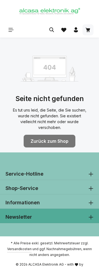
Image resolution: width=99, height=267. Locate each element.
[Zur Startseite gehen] (49, 11)
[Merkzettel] (63, 29)
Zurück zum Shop (49, 141)
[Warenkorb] (88, 29)
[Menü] (11, 29)
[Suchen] (51, 29)
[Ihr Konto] (75, 29)
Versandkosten (19, 249)
